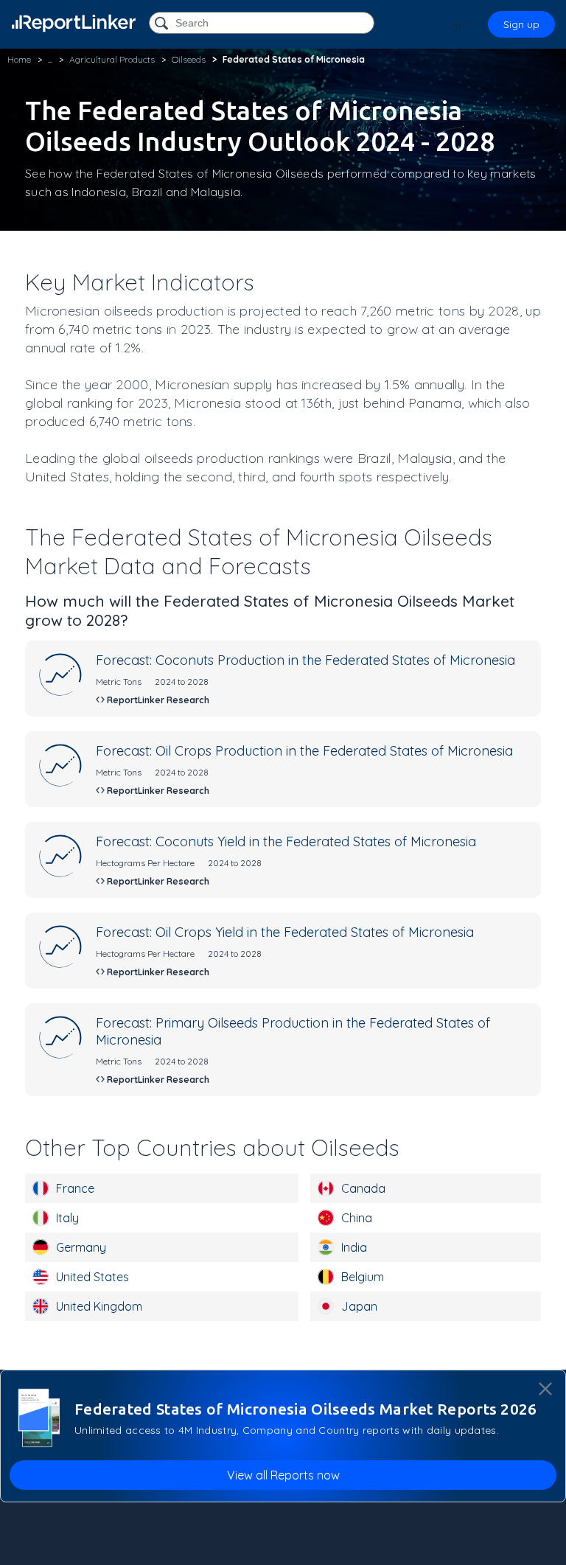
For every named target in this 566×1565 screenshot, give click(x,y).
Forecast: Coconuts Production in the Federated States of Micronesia (305, 660)
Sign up (521, 24)
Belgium (362, 1276)
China (356, 1217)
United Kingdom (99, 1306)
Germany (81, 1247)
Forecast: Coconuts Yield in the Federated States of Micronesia (286, 841)
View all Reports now (283, 1475)
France (75, 1188)
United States (92, 1276)
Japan (359, 1306)
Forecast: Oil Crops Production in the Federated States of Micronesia (304, 750)
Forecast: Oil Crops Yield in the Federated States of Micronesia (285, 932)
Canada (363, 1188)
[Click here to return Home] (73, 23)
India (354, 1247)
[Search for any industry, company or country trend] (163, 24)
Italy (67, 1217)
